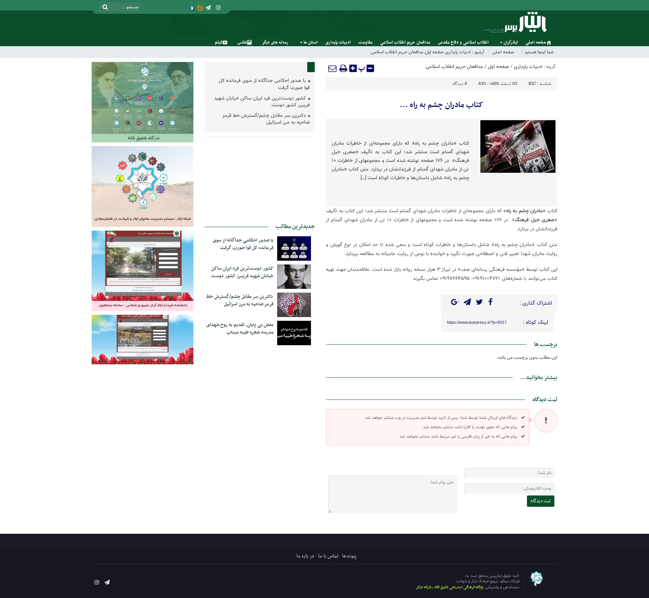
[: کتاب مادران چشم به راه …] (333, 68)
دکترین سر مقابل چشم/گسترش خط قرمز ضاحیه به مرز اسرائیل (266, 119)
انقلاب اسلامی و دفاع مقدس (463, 42)
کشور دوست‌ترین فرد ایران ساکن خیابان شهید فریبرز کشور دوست (262, 102)
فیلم (218, 42)
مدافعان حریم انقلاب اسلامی (405, 42)
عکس (242, 42)
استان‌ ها (310, 42)
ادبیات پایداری (338, 42)
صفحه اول (434, 52)
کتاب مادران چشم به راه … (441, 105)
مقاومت (365, 42)
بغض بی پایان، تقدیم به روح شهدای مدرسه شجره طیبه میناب (239, 329)
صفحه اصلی (535, 42)
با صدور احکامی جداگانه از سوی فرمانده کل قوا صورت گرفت (264, 84)
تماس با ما (328, 556)
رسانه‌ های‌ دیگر (275, 42)
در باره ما (305, 556)
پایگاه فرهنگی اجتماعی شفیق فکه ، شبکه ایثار (449, 587)
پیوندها (349, 556)
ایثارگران (511, 42)
